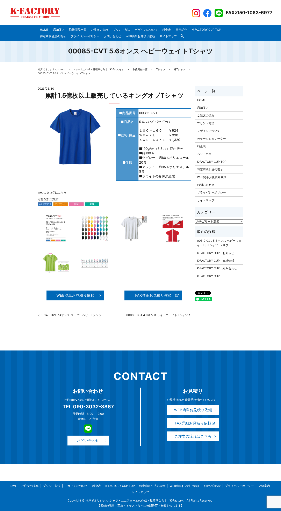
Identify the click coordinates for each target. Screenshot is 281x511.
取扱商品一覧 (77, 29)
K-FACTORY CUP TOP (206, 29)
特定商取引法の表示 (53, 36)
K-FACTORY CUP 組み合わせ (217, 268)
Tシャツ (160, 69)
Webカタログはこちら (52, 192)
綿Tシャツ (179, 69)
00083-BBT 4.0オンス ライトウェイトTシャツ (157, 315)
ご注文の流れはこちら (192, 436)
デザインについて (146, 29)
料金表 (166, 29)
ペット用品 (204, 154)
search (182, 36)
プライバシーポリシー (85, 36)
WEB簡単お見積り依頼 (140, 36)
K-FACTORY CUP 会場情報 (215, 260)
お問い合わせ (112, 36)
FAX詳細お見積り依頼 (153, 295)
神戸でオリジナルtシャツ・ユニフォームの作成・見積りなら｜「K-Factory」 (81, 69)
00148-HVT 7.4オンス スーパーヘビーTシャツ (71, 315)
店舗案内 (59, 29)
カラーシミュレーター (211, 138)
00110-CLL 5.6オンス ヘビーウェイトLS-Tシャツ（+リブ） (219, 243)
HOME (44, 29)
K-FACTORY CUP (208, 276)
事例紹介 (181, 29)
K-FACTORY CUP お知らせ (215, 253)
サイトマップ (168, 36)
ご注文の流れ (99, 29)
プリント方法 (121, 29)
